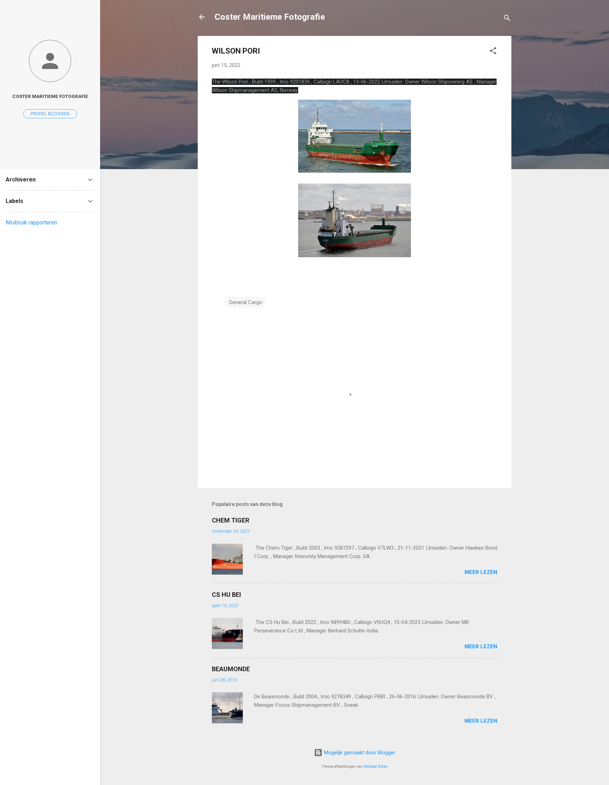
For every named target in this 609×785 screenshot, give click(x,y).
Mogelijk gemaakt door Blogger (358, 752)
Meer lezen (481, 572)
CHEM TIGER (230, 520)
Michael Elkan (376, 766)
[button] (493, 52)
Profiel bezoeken (50, 113)
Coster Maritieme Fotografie (270, 17)
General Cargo (245, 302)
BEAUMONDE (231, 669)
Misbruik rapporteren (31, 222)
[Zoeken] (507, 19)
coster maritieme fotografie (50, 96)
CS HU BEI (226, 594)
